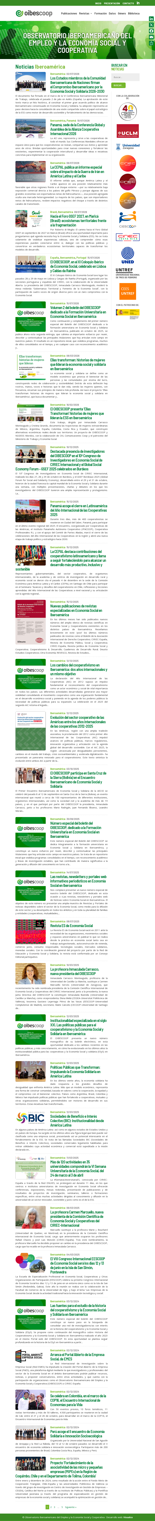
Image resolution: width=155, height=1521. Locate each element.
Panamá (71, 120)
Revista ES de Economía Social (71, 925)
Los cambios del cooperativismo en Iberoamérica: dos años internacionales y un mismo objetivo (78, 669)
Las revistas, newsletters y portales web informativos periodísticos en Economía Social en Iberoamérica (78, 881)
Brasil (53, 212)
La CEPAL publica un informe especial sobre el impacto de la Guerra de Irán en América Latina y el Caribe (77, 171)
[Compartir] (151, 43)
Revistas (84, 13)
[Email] (151, 37)
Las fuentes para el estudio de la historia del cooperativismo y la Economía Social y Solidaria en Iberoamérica (78, 1310)
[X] (151, 25)
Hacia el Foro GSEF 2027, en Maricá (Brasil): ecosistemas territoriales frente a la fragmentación (78, 220)
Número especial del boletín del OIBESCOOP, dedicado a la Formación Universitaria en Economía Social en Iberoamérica (75, 830)
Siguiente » (70, 1507)
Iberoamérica (57, 73)
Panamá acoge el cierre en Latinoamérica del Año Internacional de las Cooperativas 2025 (78, 510)
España (54, 257)
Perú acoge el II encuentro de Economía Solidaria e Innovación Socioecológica (77, 1433)
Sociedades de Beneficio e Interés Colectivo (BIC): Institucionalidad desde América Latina (77, 1120)
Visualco (128, 1517)
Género (122, 13)
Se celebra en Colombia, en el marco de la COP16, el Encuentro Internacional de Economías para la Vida (78, 1400)
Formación (100, 13)
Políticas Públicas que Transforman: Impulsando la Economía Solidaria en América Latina (75, 1071)
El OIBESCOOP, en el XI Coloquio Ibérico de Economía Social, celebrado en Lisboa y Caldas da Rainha (78, 266)
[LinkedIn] (151, 19)
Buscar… (118, 85)
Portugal (81, 257)
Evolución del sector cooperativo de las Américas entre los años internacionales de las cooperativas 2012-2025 (78, 721)
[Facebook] (151, 31)
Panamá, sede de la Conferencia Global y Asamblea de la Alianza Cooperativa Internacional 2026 (77, 129)
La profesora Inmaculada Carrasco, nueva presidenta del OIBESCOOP (74, 971)
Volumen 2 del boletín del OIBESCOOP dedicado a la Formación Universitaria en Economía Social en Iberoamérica (78, 312)
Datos (112, 13)
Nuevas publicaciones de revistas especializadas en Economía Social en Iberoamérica (76, 610)
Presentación (112, 3)
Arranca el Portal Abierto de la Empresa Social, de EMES (77, 1356)
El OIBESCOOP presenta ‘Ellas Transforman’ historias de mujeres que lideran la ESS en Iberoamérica (77, 413)
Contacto (128, 3)
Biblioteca (134, 13)
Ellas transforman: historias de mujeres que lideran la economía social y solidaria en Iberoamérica (78, 364)
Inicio (98, 3)
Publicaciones (69, 13)
